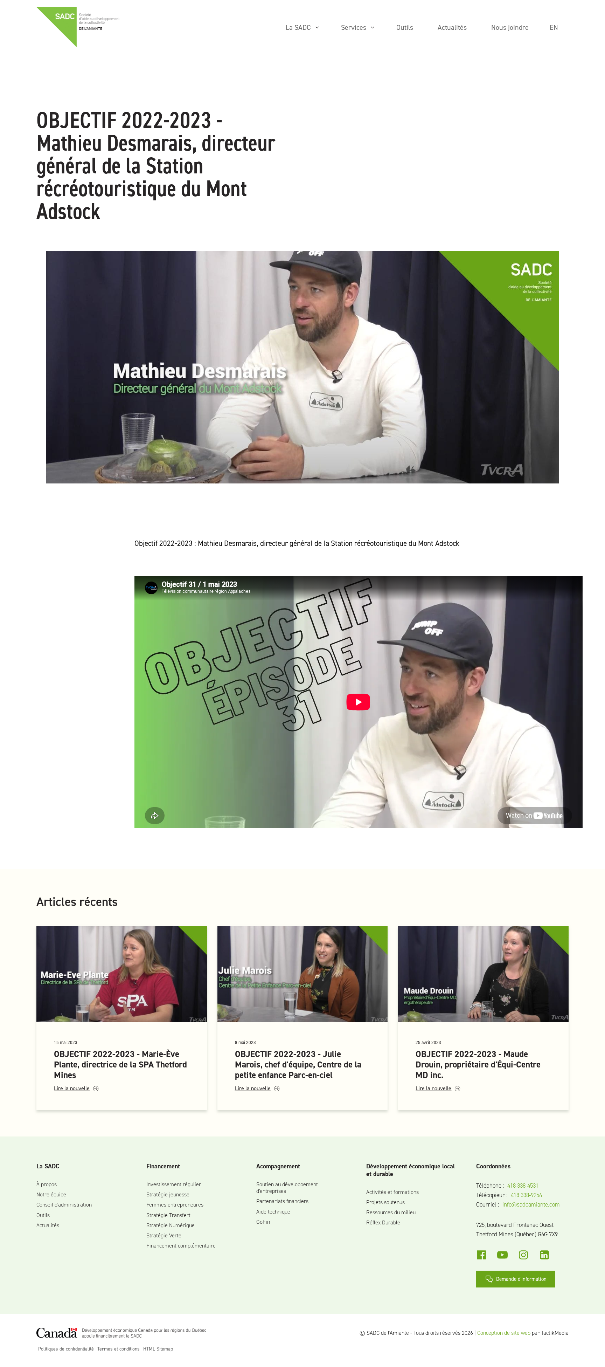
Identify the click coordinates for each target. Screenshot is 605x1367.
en (554, 27)
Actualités (47, 1225)
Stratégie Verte (163, 1235)
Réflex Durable (383, 1222)
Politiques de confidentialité (66, 1349)
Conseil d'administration (64, 1204)
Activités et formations (392, 1192)
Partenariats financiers (282, 1201)
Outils (43, 1215)
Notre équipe (51, 1194)
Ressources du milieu (391, 1212)
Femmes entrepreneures (174, 1204)
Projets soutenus (385, 1202)
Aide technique (273, 1211)
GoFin (263, 1221)
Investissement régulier (173, 1184)
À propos (46, 1184)
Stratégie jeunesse (167, 1194)
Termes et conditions (118, 1349)
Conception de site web (503, 1333)
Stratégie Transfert (168, 1215)
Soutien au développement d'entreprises (287, 1187)
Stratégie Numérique (170, 1225)
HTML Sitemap (158, 1349)
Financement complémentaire (181, 1245)
